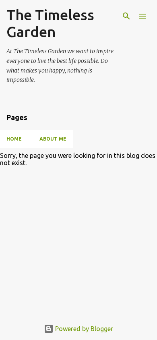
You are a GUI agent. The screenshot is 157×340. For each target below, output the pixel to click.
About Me (52, 138)
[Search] (126, 16)
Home (14, 138)
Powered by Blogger (83, 328)
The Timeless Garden (50, 23)
